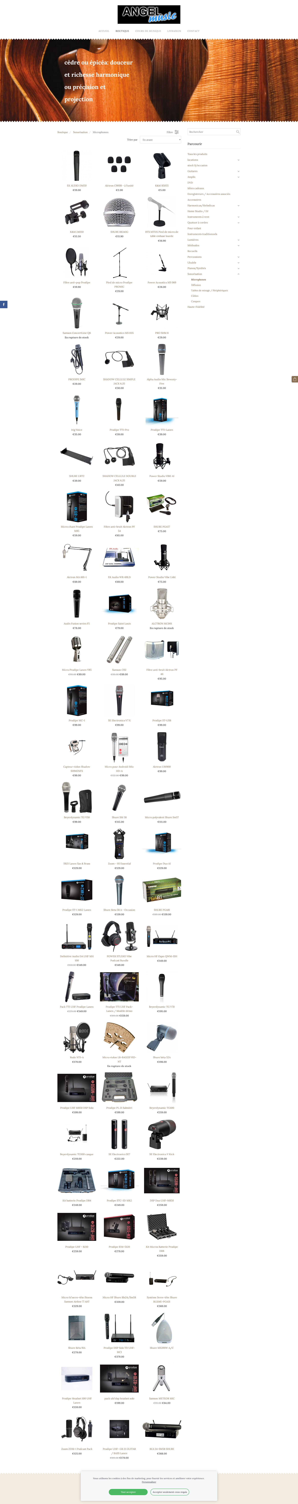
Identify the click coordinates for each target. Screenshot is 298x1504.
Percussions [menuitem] (194, 256)
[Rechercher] (237, 131)
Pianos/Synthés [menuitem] (196, 268)
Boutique (62, 132)
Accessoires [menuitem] (194, 199)
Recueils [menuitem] (192, 251)
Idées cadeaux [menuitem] (195, 188)
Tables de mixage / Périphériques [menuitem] (209, 290)
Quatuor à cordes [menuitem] (197, 222)
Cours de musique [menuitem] (148, 30)
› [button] (239, 159)
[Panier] (295, 379)
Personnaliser (149, 1482)
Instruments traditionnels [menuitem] (202, 234)
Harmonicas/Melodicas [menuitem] (201, 205)
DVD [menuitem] (190, 182)
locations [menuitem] (192, 159)
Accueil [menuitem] (104, 30)
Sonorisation (80, 132)
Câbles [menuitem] (194, 295)
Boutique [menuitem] (122, 30)
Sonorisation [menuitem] (194, 273)
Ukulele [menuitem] (191, 262)
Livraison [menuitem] (174, 30)
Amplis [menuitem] (191, 176)
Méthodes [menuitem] (193, 245)
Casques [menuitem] (195, 301)
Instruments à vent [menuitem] (198, 216)
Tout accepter (128, 1492)
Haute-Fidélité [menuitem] (196, 306)
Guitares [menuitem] (192, 171)
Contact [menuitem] (193, 30)
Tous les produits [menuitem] (197, 154)
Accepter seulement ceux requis (170, 1492)
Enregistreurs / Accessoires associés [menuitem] (208, 193)
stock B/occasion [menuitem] (197, 165)
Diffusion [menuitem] (196, 285)
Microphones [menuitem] (198, 279)
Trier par (132, 139)
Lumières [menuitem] (192, 239)
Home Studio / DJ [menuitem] (197, 211)
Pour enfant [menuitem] (194, 228)
